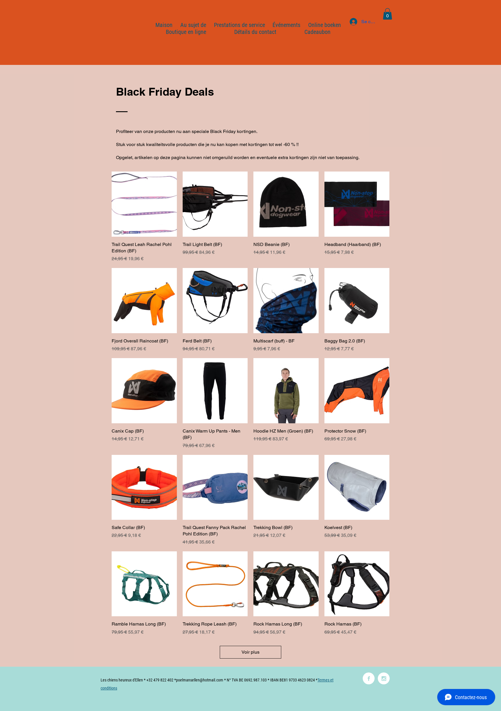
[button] (387, 13)
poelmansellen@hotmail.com (199, 680)
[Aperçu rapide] (144, 204)
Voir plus (250, 652)
